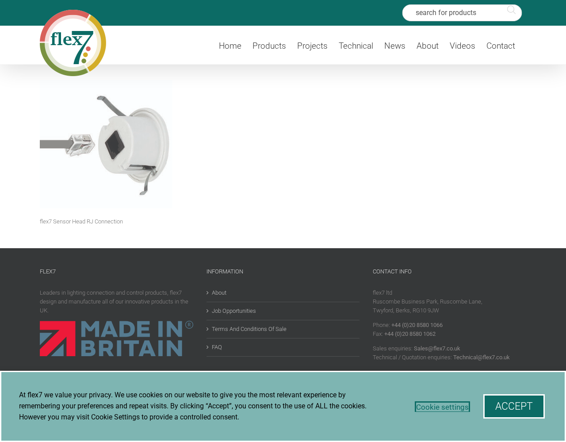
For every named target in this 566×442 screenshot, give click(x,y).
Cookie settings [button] (442, 407)
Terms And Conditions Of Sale (249, 329)
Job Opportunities (234, 310)
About (219, 292)
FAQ (217, 347)
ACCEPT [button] (514, 406)
